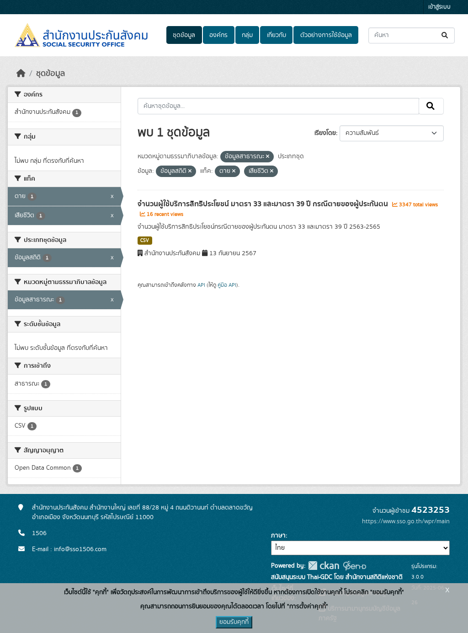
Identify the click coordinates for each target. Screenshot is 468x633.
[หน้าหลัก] (21, 74)
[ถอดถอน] (267, 157)
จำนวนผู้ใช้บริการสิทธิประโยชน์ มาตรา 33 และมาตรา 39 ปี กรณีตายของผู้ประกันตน (264, 204)
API (201, 285)
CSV (144, 240)
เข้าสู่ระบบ (439, 7)
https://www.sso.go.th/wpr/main (406, 521)
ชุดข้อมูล (184, 35)
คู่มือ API (227, 285)
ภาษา (278, 535)
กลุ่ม (247, 35)
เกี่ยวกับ (276, 35)
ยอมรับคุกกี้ (234, 622)
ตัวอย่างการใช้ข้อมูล (326, 35)
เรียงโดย (325, 133)
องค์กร (218, 35)
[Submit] (445, 35)
